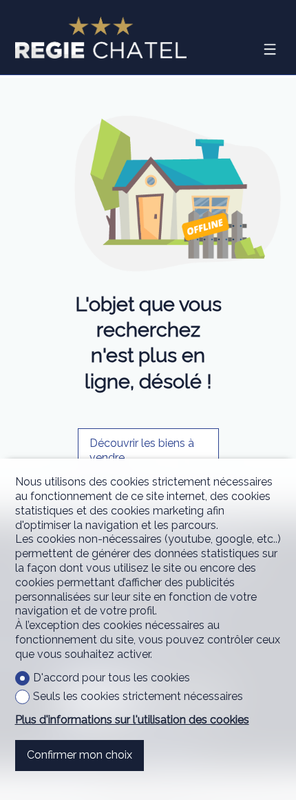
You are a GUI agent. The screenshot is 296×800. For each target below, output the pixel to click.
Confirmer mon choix (79, 754)
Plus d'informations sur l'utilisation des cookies (132, 719)
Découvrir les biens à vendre (141, 450)
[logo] (101, 38)
